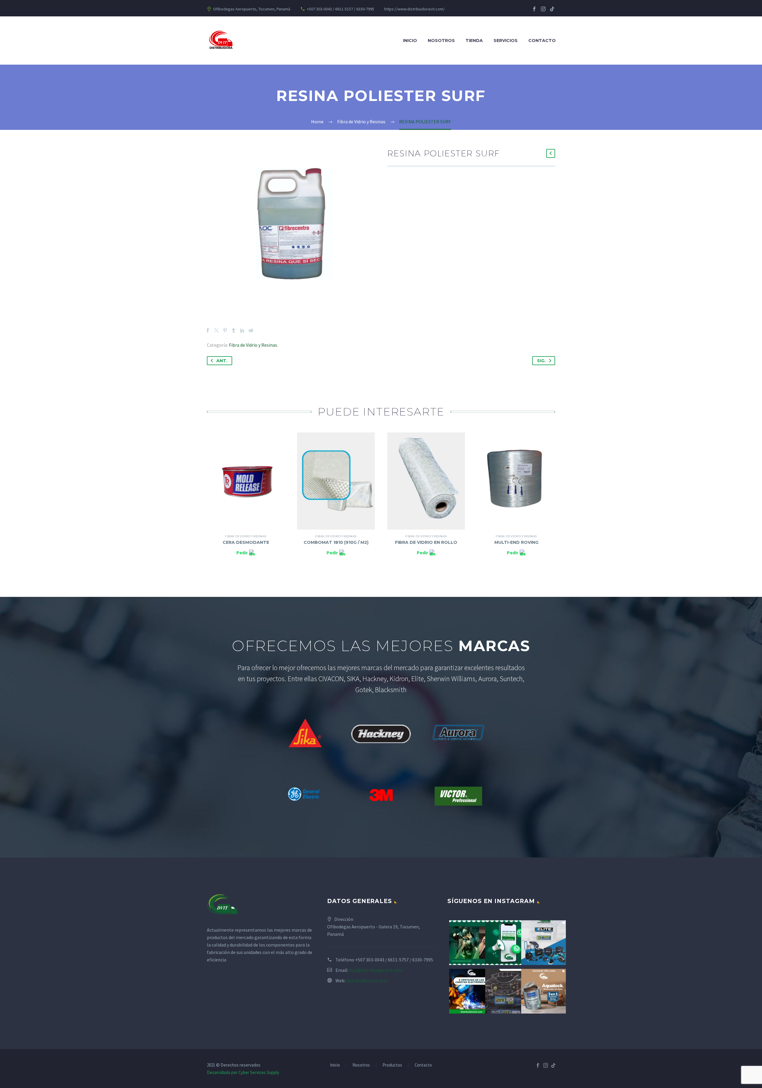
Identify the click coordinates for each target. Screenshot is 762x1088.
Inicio (410, 40)
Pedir (242, 552)
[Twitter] (216, 330)
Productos (392, 1065)
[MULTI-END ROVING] (516, 481)
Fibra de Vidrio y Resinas (253, 345)
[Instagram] (543, 9)
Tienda (474, 40)
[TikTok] (552, 9)
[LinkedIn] (242, 330)
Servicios (506, 40)
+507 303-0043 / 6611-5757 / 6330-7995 (394, 960)
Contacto (542, 40)
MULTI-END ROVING (516, 542)
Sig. (541, 360)
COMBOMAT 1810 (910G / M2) (336, 542)
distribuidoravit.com (367, 980)
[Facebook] (534, 9)
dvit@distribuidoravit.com (375, 970)
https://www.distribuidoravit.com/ (414, 9)
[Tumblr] (233, 330)
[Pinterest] (225, 330)
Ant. (221, 360)
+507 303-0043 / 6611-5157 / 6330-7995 (340, 9)
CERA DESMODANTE (246, 542)
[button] (550, 153)
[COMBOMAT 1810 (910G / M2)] (336, 481)
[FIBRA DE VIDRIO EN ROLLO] (426, 481)
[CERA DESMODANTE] (246, 481)
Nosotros (441, 40)
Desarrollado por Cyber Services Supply (243, 1072)
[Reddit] (251, 330)
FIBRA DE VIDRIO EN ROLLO (426, 542)
